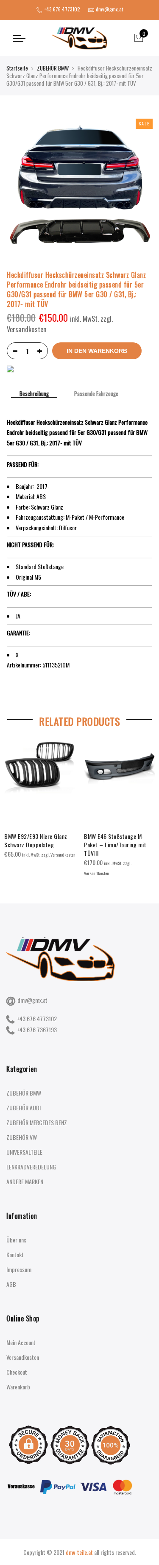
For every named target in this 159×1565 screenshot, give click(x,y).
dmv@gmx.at (32, 999)
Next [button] (145, 803)
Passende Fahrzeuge (96, 394)
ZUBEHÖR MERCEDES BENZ (36, 1122)
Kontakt (15, 1254)
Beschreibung (34, 394)
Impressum (18, 1269)
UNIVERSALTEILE (24, 1151)
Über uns (16, 1239)
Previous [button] (14, 803)
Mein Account (21, 1342)
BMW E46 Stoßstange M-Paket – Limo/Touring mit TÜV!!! (115, 844)
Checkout (16, 1371)
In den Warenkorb (97, 350)
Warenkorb (18, 1386)
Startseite (17, 68)
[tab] (34, 394)
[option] (40, 800)
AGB (11, 1284)
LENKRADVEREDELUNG (31, 1166)
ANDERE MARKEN (24, 1181)
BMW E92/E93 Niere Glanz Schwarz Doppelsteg (35, 840)
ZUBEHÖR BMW (53, 68)
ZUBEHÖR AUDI (23, 1107)
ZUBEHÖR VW (21, 1137)
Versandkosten (22, 1357)
